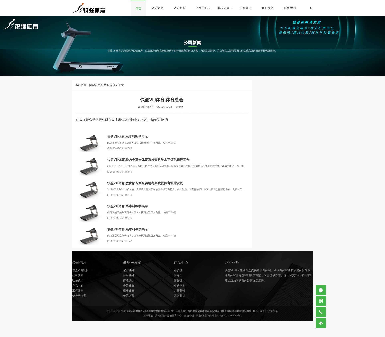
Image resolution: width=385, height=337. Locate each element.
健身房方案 (79, 295)
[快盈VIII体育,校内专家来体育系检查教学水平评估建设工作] (89, 165)
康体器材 (179, 295)
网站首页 (94, 85)
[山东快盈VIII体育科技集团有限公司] (88, 8)
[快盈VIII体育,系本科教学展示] (89, 142)
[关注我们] (321, 301)
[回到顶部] (321, 323)
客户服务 (268, 8)
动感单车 (179, 285)
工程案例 (246, 8)
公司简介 (157, 8)
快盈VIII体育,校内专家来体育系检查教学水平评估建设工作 (148, 159)
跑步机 (178, 270)
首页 (138, 8)
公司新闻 (179, 8)
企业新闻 (109, 85)
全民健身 (128, 285)
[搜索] (311, 8)
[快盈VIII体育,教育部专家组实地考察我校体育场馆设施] (89, 189)
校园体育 (128, 295)
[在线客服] (321, 290)
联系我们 (290, 8)
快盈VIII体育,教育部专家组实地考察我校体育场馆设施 (145, 183)
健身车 (178, 275)
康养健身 (128, 290)
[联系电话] (321, 312)
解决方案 (224, 8)
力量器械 (179, 290)
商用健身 (128, 275)
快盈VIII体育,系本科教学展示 (127, 136)
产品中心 (202, 8)
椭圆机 (178, 280)
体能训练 (128, 280)
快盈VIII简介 (80, 270)
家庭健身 (128, 270)
